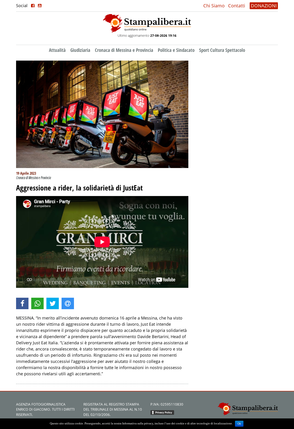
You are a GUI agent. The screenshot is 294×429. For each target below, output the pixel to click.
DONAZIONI (264, 6)
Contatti (236, 6)
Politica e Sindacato (176, 50)
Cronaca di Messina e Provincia (124, 50)
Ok (239, 423)
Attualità (57, 50)
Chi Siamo (214, 6)
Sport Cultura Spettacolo (222, 50)
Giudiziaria (80, 50)
